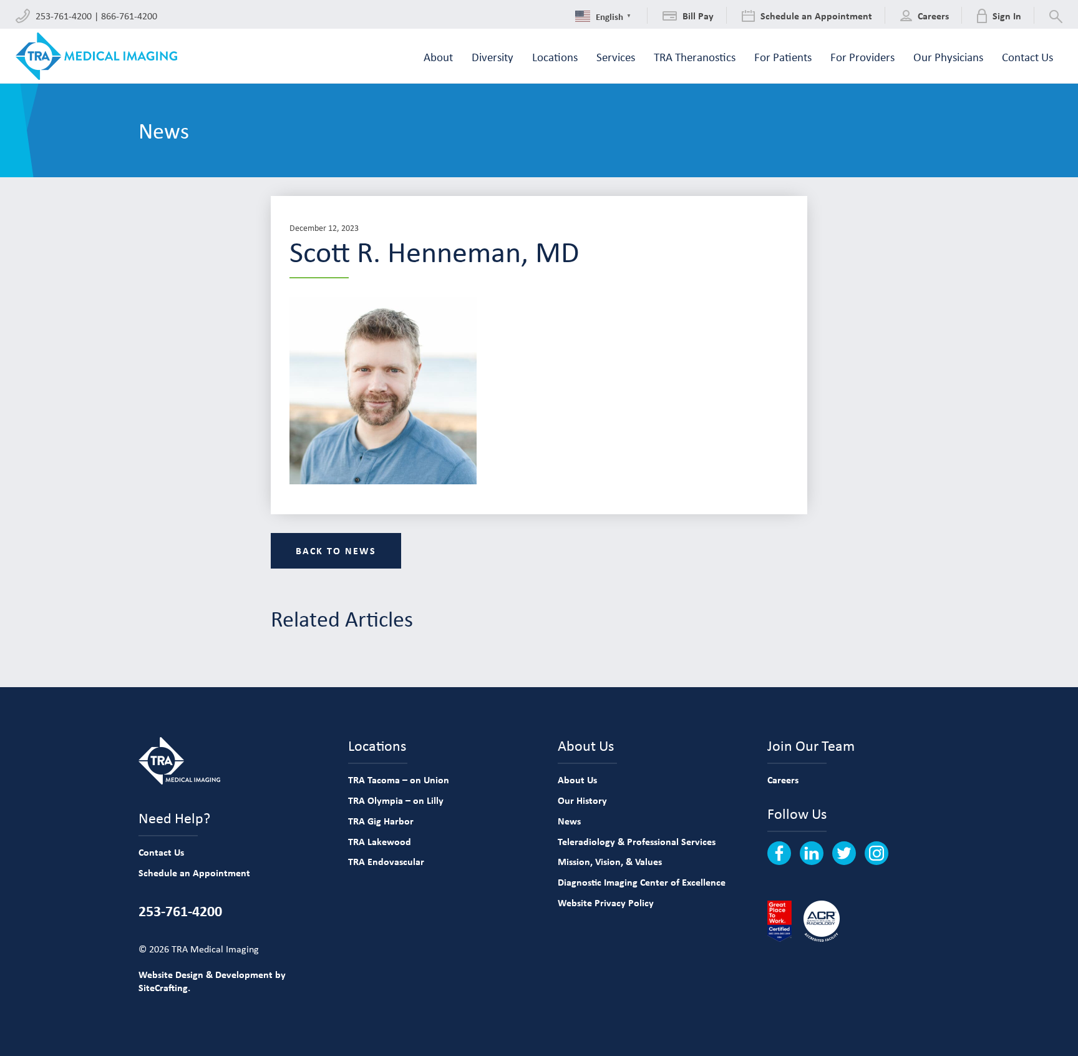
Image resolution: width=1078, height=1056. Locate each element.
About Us (577, 779)
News (569, 821)
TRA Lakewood (379, 841)
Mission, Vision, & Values (610, 861)
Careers (783, 779)
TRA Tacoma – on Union (398, 779)
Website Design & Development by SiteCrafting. (212, 980)
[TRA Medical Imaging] (96, 56)
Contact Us (161, 852)
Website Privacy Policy (606, 902)
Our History (582, 800)
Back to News (336, 550)
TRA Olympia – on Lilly (396, 800)
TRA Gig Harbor (381, 821)
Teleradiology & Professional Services (637, 841)
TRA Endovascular (386, 861)
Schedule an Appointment (194, 872)
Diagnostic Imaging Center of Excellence (642, 882)
